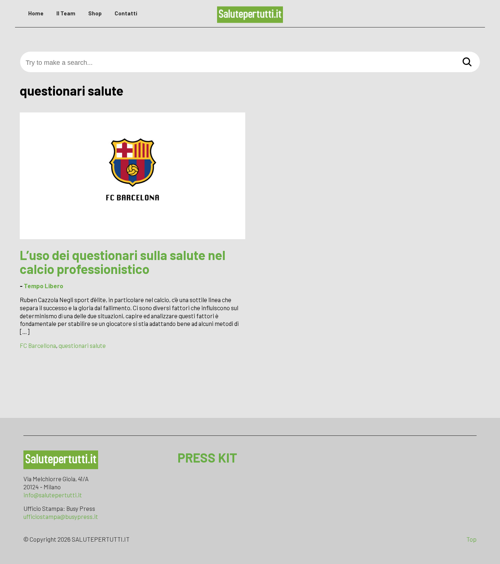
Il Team (65, 13)
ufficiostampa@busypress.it (60, 516)
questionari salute (82, 345)
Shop (95, 13)
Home (36, 13)
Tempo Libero (43, 285)
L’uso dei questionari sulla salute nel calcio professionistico (122, 262)
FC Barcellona (38, 345)
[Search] (467, 62)
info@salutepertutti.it (52, 494)
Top (471, 539)
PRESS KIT (207, 457)
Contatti (126, 13)
